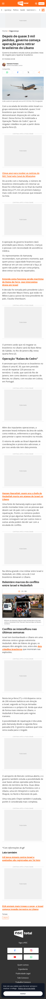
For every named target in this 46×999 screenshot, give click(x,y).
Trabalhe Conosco (23, 982)
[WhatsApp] (31, 957)
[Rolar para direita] (40, 10)
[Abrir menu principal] (3, 3)
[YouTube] (14, 957)
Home (4, 31)
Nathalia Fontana (12, 64)
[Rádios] (43, 10)
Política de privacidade (26, 988)
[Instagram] (31, 950)
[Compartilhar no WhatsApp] (7, 72)
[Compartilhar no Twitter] (28, 72)
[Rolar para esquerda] (2, 10)
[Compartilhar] (39, 72)
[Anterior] (6, 606)
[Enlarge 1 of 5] (41, 597)
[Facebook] (14, 950)
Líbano (5, 918)
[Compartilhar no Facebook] (18, 72)
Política (15, 10)
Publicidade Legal (23, 973)
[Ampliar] (41, 80)
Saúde (22, 10)
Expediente (23, 969)
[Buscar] (36, 3)
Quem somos (23, 965)
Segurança (7, 10)
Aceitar (23, 994)
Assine (41, 4)
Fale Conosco (23, 978)
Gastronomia (31, 10)
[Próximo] (40, 606)
